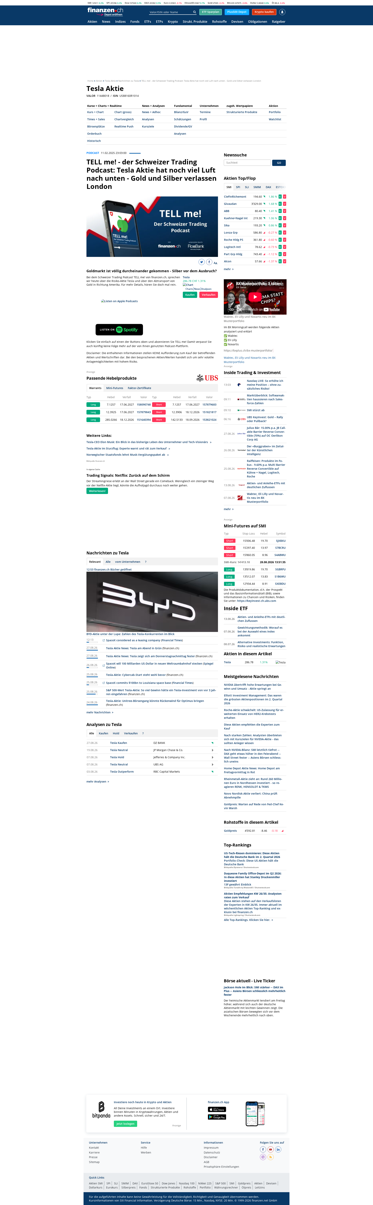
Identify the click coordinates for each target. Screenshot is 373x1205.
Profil (203, 119)
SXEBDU (280, 583)
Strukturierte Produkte (242, 112)
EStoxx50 (189, 2)
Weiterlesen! (97, 491)
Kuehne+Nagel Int (236, 218)
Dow (127, 2)
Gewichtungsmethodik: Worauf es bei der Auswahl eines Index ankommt (260, 631)
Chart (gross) (122, 112)
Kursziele (148, 126)
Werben (146, 1152)
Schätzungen (182, 119)
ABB (226, 211)
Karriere (94, 1152)
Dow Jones (168, 1183)
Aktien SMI (96, 1183)
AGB (206, 1162)
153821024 (209, 419)
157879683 (209, 404)
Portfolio (275, 112)
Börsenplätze (96, 126)
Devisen (237, 22)
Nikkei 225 (205, 1183)
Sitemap (94, 1162)
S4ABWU (280, 555)
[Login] (282, 12)
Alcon (227, 261)
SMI (90, 2)
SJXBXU (281, 541)
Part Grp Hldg (233, 254)
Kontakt (94, 1147)
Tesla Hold (117, 757)
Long (93, 404)
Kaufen (190, 295)
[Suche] (195, 12)
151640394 (144, 419)
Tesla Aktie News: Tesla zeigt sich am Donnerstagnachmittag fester (150, 656)
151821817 (209, 412)
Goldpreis (230, 830)
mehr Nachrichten (98, 712)
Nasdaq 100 (186, 1183)
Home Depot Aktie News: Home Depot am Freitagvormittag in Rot (252, 770)
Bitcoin (230, 2)
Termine (205, 112)
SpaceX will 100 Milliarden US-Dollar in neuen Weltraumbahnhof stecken (154, 663)
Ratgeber (278, 22)
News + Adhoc (151, 112)
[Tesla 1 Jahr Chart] (281, 662)
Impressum (211, 1147)
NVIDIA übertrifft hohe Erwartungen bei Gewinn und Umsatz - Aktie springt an (253, 686)
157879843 (144, 412)
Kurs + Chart (95, 112)
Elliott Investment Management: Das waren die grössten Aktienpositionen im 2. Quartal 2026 (253, 699)
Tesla (186, 277)
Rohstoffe (219, 22)
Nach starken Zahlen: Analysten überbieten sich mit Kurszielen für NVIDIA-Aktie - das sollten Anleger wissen (253, 739)
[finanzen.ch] (105, 10)
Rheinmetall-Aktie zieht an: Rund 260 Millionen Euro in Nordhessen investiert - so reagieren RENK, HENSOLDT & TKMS (253, 783)
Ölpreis (246, 1187)
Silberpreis (128, 1187)
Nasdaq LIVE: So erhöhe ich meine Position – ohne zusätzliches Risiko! (265, 384)
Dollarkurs (95, 1187)
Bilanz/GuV (181, 112)
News (106, 22)
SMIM (125, 1183)
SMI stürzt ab (256, 410)
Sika (226, 225)
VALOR (90, 95)
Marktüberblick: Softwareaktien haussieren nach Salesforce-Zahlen (266, 399)
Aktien (92, 22)
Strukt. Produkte (195, 22)
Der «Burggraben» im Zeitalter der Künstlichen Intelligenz (265, 450)
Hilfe (144, 1147)
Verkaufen (208, 295)
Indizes (120, 22)
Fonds (134, 22)
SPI (108, 2)
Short (159, 404)
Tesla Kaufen (118, 743)
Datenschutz (212, 1152)
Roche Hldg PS (233, 240)
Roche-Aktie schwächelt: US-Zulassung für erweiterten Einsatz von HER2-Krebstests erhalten (254, 714)
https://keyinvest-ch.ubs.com (256, 601)
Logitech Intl (232, 247)
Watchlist (275, 119)
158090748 (144, 404)
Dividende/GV (183, 126)
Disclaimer (211, 1157)
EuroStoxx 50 (149, 1183)
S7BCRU (280, 548)
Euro (166, 2)
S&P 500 (220, 1183)
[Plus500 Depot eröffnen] (109, 14)
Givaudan (230, 204)
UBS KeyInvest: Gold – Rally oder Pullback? (265, 419)
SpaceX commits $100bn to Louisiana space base (138, 683)
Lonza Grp (231, 232)
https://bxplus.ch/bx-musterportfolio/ (248, 350)
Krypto (173, 22)
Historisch (94, 141)
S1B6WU (280, 576)
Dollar (253, 2)
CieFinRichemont (235, 196)
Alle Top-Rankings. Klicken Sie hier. (247, 920)
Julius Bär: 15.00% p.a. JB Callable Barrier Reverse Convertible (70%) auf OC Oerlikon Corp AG (266, 433)
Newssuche (235, 155)
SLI (116, 1183)
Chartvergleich (124, 119)
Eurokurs (112, 1187)
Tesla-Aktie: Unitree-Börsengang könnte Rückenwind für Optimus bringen (155, 701)
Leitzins (260, 1187)
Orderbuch (94, 133)
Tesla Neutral (119, 750)
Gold (210, 2)
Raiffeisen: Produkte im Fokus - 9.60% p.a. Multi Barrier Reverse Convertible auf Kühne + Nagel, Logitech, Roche (266, 468)
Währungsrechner (226, 1187)
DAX (146, 2)
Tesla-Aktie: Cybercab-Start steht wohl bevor (136, 675)
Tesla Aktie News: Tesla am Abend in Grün (134, 648)
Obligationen (257, 22)
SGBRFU (280, 569)
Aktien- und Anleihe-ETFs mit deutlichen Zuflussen (266, 485)
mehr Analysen (96, 781)
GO (279, 163)
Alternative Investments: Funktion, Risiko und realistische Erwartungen (261, 644)
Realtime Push (123, 126)
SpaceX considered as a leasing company (133, 640)
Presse (93, 1157)
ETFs (147, 22)
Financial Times (172, 640)
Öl (273, 2)
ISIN (115, 95)
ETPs (159, 22)
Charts (189, 289)
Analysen (148, 119)
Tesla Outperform (122, 771)
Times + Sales (96, 119)
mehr (227, 269)
